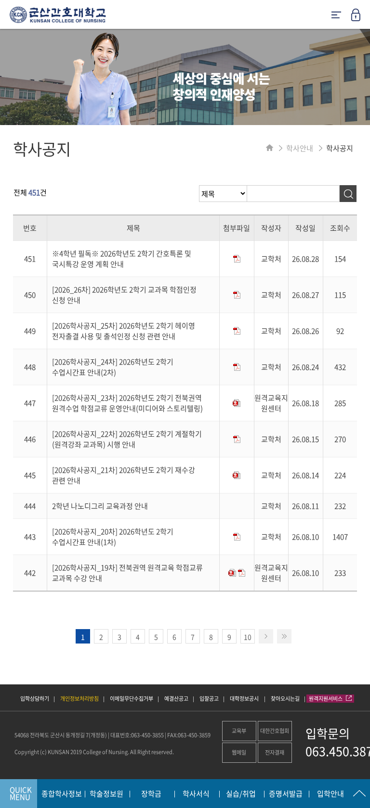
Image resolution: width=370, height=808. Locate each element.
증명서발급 (286, 794)
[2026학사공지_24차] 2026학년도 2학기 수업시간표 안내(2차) (112, 367)
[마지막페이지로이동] (284, 636)
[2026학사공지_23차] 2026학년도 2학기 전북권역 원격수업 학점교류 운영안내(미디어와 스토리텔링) (127, 403)
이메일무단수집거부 (131, 698)
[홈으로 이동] (269, 148)
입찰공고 (209, 698)
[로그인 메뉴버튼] (360, 18)
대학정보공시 (245, 698)
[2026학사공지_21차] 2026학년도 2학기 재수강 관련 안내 (123, 475)
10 (247, 637)
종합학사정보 (61, 794)
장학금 (151, 794)
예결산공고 (176, 698)
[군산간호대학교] (53, 18)
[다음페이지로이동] (266, 636)
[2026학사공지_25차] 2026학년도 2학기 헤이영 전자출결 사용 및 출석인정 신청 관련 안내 (123, 330)
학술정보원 (106, 794)
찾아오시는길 (285, 698)
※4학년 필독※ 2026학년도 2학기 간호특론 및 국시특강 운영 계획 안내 (121, 258)
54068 (21, 735)
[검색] (348, 193)
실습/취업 (241, 794)
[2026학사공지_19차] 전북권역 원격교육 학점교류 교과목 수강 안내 (127, 572)
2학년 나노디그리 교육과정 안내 (100, 506)
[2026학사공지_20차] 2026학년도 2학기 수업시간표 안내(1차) (112, 536)
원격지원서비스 (326, 698)
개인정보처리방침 (79, 698)
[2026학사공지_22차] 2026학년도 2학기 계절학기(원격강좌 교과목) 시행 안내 (127, 439)
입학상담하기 (34, 698)
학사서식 (196, 794)
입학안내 (330, 794)
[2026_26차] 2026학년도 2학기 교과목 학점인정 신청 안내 (124, 294)
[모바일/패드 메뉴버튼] (336, 16)
